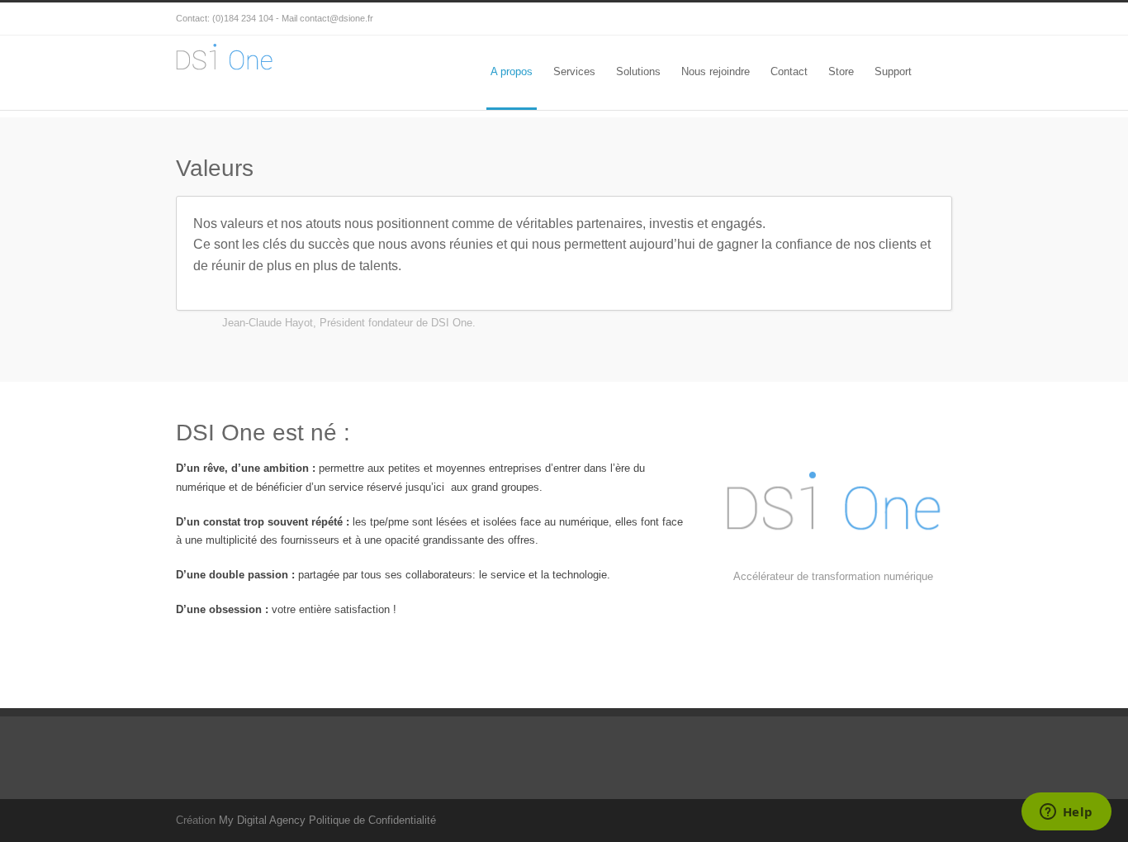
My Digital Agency (262, 820)
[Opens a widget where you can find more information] (1066, 813)
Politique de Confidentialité (372, 820)
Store (841, 71)
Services (574, 71)
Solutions (638, 71)
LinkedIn (935, 19)
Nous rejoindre (715, 71)
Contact (789, 71)
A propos (512, 71)
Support (893, 71)
